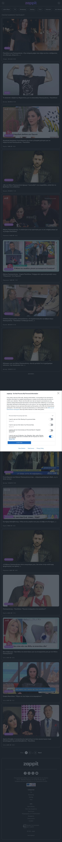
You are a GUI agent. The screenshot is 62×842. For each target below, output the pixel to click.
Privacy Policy (40, 448)
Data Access (31, 448)
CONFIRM (19, 442)
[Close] (58, 393)
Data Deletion (21, 448)
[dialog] (31, 421)
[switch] (51, 419)
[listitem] (31, 416)
